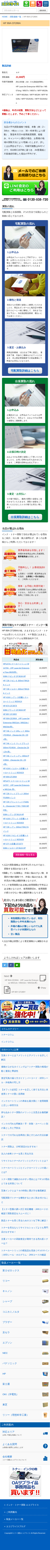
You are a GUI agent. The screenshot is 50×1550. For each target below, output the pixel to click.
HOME (5, 17)
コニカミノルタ (11, 1311)
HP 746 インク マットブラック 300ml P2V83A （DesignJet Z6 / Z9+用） (16, 747)
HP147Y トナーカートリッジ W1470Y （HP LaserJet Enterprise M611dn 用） (16, 785)
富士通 (6, 1384)
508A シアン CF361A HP (13, 814)
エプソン (7, 1342)
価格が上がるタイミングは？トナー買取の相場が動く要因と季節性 (24, 1069)
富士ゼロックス (11, 1270)
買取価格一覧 (15, 17)
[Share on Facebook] (11, 965)
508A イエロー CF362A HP (14, 848)
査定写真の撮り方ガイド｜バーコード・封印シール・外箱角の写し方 (24, 1080)
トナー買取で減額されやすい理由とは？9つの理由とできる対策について (25, 1181)
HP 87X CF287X (10, 706)
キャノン (7, 1291)
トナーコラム (7, 1035)
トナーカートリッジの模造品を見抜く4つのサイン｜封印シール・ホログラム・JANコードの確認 (25, 1252)
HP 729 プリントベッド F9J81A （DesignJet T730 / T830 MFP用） (16, 806)
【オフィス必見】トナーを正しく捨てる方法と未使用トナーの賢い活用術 (24, 1091)
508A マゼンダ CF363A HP (14, 676)
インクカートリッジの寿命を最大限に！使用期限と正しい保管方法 (24, 1103)
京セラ (6, 1332)
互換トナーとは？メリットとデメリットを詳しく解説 (24, 1057)
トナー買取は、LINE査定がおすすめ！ (19, 1146)
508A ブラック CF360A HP (14, 710)
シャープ (7, 1301)
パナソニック (10, 1363)
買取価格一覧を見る (25, 855)
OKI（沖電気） (11, 1394)
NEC (5, 1353)
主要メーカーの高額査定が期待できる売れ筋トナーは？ (24, 1241)
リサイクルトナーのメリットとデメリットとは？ (24, 1161)
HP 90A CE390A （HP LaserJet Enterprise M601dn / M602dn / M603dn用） (16, 722)
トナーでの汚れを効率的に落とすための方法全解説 (24, 1137)
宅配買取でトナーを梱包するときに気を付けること (24, 1200)
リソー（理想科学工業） (16, 1415)
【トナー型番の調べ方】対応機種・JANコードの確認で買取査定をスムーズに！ (24, 1211)
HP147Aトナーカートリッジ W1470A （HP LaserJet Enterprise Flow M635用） (16, 668)
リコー (6, 1280)
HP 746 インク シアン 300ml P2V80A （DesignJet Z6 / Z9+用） (16, 760)
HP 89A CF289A (10, 777)
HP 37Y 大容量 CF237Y (13, 844)
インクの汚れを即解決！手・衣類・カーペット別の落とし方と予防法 (24, 1126)
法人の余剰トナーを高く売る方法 (17, 1154)
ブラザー (7, 1322)
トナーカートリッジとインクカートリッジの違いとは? (24, 1170)
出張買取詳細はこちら (25, 516)
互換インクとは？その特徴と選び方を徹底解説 (23, 1190)
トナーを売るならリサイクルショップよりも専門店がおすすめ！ (24, 1229)
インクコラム (7, 1042)
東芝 (5, 1404)
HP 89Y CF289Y (10, 714)
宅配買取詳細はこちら (25, 370)
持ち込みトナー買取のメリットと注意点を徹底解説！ (24, 1114)
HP (4, 1373)
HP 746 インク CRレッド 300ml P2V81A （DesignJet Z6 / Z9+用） (16, 735)
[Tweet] (5, 965)
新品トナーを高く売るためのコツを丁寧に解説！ (24, 1220)
